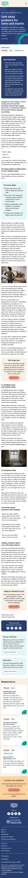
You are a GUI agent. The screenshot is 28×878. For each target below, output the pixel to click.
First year (19, 12)
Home (3, 12)
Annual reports (5, 850)
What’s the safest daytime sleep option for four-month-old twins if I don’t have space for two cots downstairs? (11, 517)
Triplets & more (19, 50)
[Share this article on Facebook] (12, 628)
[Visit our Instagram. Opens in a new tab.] (12, 813)
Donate (3, 832)
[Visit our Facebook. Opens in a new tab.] (8, 813)
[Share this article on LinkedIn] (20, 628)
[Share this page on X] (16, 628)
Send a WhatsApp (14, 790)
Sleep (11, 50)
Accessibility (4, 859)
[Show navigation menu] (26, 3)
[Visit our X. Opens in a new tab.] (15, 813)
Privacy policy (5, 856)
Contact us (4, 843)
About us (3, 829)
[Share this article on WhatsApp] (7, 628)
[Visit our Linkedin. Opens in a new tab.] (19, 813)
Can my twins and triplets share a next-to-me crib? (10, 536)
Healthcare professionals (8, 839)
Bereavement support (7, 836)
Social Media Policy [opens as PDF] (10, 862)
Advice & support (10, 12)
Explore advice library (10, 671)
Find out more (13, 606)
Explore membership (10, 652)
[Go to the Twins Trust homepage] (5, 3)
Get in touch (13, 377)
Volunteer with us (6, 848)
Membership (4, 834)
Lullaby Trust (14, 571)
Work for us (4, 846)
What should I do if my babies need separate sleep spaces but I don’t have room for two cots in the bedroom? (11, 527)
